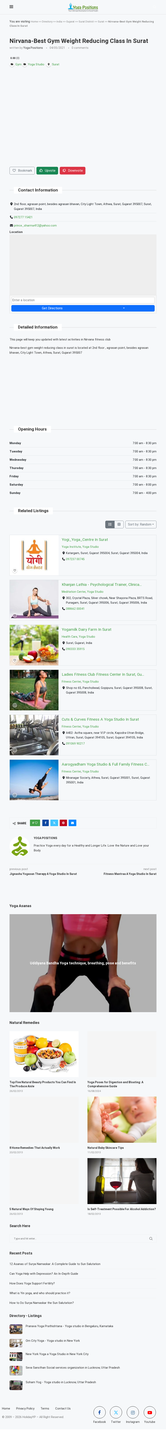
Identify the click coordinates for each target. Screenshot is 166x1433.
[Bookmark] (14, 570)
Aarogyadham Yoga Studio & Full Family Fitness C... (105, 764)
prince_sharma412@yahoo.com (35, 225)
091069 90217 (75, 744)
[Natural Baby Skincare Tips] (121, 1120)
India (59, 21)
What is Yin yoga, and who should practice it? (40, 1293)
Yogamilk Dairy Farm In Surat (86, 629)
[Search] (154, 7)
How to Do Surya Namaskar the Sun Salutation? (42, 1303)
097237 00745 (75, 559)
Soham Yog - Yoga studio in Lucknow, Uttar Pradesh (61, 1382)
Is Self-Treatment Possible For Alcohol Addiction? (121, 1209)
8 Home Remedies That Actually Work (35, 1147)
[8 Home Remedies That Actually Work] (44, 1120)
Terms (44, 1408)
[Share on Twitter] (54, 823)
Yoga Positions (33, 47)
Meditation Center (74, 592)
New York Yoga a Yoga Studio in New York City (57, 1354)
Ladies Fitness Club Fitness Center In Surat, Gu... (103, 674)
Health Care (69, 636)
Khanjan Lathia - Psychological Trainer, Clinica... (102, 584)
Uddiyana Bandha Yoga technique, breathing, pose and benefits (83, 963)
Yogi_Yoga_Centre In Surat (85, 539)
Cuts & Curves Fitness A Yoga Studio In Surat (100, 719)
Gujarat (70, 21)
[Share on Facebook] (45, 823)
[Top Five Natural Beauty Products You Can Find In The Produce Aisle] (44, 1054)
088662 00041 (75, 609)
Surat (101, 21)
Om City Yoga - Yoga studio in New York (53, 1341)
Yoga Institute (71, 547)
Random (139, 524)
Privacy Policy (25, 1408)
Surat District (86, 21)
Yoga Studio (90, 547)
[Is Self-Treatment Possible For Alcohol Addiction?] (121, 1181)
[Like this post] (36, 823)
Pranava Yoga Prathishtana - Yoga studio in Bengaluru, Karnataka (69, 1326)
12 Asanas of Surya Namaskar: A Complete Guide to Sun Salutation (55, 1264)
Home (34, 21)
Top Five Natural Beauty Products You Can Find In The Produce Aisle (43, 1084)
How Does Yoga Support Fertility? (32, 1283)
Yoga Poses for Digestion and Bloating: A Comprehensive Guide (115, 1084)
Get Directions (52, 308)
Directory (47, 21)
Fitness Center (71, 681)
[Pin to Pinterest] (63, 823)
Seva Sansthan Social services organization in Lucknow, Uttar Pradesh (73, 1367)
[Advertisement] (83, 387)
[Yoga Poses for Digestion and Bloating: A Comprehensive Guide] (121, 1054)
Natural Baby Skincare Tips (105, 1147)
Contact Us (63, 1408)
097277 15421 (23, 217)
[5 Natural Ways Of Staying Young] (44, 1181)
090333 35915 (75, 649)
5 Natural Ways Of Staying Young (31, 1209)
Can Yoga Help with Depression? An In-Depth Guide (44, 1274)
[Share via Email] (72, 823)
